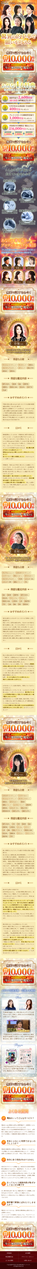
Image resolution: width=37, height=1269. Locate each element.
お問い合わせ (28, 1260)
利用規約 (9, 1253)
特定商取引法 (9, 1257)
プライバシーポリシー (27, 1257)
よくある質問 (9, 1260)
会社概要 (27, 1253)
